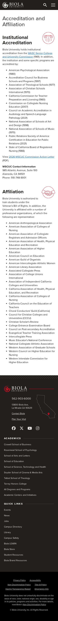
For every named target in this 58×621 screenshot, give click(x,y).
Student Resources (13, 554)
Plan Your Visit (19, 419)
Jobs (6, 521)
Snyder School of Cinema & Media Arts (23, 472)
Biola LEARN (10, 543)
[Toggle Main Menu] (53, 5)
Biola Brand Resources (15, 560)
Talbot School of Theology (17, 478)
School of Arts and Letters (17, 455)
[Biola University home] (12, 5)
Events (7, 510)
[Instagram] (37, 428)
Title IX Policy (41, 584)
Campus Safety (11, 538)
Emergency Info (41, 589)
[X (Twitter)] (22, 428)
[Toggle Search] (45, 5)
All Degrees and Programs (17, 489)
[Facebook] (14, 428)
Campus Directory (13, 526)
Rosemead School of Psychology (20, 450)
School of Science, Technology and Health (25, 467)
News (7, 515)
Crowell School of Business (17, 444)
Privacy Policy (19, 580)
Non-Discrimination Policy (19, 584)
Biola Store (9, 549)
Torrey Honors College (15, 483)
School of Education (14, 461)
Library (7, 532)
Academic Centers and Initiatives (20, 495)
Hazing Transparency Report (18, 589)
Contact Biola (18, 413)
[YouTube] (30, 428)
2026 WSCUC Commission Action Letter (31, 156)
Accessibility (35, 580)
